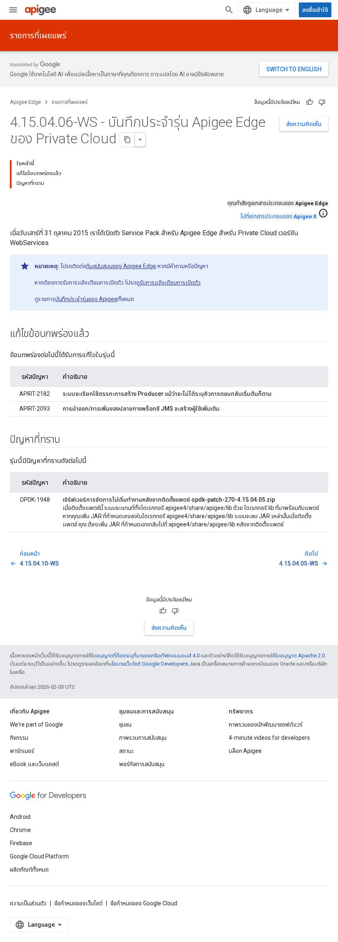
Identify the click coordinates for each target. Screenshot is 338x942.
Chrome (20, 830)
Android (20, 816)
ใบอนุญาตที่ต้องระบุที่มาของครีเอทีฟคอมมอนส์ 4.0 (146, 655)
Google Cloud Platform (39, 856)
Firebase (21, 843)
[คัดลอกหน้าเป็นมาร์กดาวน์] (127, 140)
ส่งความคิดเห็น (304, 124)
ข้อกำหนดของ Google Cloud (143, 903)
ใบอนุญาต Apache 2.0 (300, 655)
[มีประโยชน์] (309, 102)
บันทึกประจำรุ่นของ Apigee (86, 299)
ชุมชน (125, 724)
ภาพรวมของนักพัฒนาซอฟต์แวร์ (266, 724)
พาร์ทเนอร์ (22, 751)
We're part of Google (36, 724)
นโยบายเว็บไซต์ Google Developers (148, 664)
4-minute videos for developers (269, 737)
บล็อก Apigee (245, 751)
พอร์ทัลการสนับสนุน (141, 764)
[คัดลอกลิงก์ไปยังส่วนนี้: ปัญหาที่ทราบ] (68, 440)
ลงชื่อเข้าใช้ (315, 10)
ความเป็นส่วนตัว (28, 903)
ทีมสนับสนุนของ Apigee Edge (121, 266)
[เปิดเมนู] (13, 10)
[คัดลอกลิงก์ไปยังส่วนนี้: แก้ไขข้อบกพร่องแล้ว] (97, 334)
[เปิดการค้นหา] (229, 10)
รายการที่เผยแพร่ (38, 35)
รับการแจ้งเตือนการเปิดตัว (170, 282)
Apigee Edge (25, 102)
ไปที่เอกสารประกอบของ (278, 216)
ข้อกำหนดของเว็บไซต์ (78, 903)
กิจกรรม (19, 737)
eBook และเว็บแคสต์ (34, 764)
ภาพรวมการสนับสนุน (143, 737)
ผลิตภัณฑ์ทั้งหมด (29, 869)
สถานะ (126, 751)
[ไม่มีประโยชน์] (322, 102)
